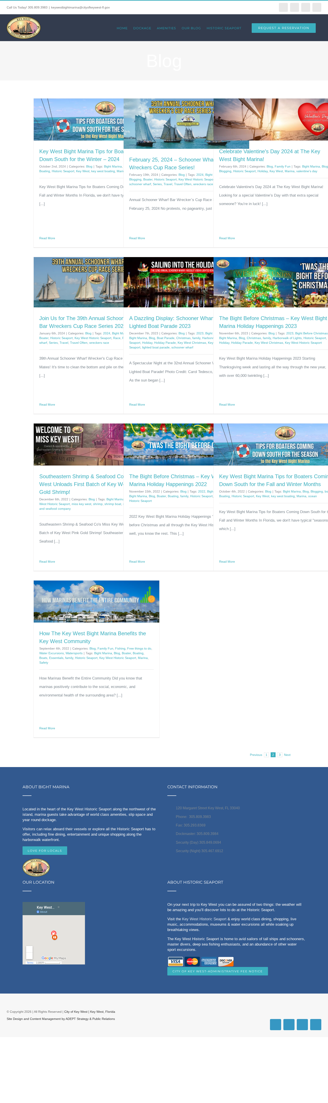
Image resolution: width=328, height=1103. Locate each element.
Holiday (262, 171)
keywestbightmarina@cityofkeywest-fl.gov (80, 7)
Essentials (56, 658)
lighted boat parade (156, 347)
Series (157, 184)
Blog (89, 166)
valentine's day (306, 171)
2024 (199, 174)
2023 (199, 333)
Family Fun (283, 166)
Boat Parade (165, 338)
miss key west (81, 504)
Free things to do (139, 648)
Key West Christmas (192, 342)
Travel (168, 184)
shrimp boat (112, 504)
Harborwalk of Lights (287, 338)
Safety (43, 662)
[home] (36, 863)
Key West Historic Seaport (197, 179)
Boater (147, 179)
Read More (47, 238)
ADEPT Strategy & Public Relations (90, 1019)
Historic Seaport (63, 171)
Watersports (74, 653)
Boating (44, 171)
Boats (43, 658)
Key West (82, 171)
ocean (312, 496)
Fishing (120, 648)
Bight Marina (113, 166)
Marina (290, 171)
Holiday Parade (165, 342)
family (196, 338)
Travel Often (182, 184)
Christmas (183, 338)
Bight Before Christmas (311, 333)
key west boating (103, 171)
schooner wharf (140, 184)
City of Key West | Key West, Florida (89, 1011)
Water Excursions (51, 653)
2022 (201, 491)
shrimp (98, 504)
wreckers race (203, 184)
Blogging (135, 179)
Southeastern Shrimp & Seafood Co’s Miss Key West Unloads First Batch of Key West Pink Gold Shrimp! (95, 484)
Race (116, 338)
